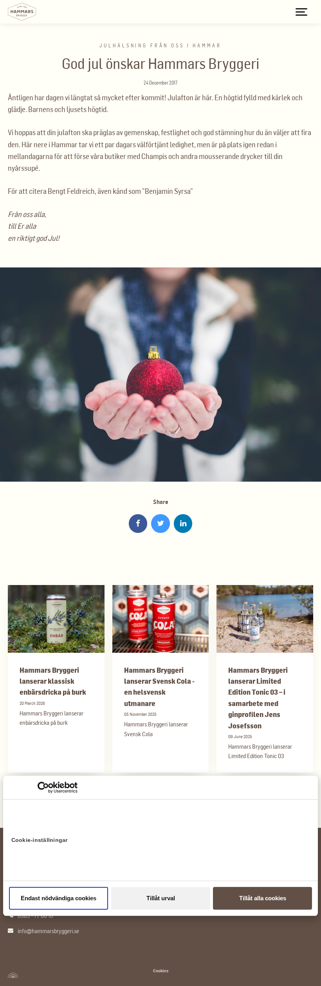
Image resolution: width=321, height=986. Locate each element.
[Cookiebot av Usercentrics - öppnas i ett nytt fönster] (43, 787)
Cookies (160, 970)
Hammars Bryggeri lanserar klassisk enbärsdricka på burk (53, 681)
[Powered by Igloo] (12, 975)
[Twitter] (160, 523)
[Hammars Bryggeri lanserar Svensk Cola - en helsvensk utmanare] (160, 619)
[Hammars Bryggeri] (22, 11)
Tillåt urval (160, 898)
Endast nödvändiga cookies (58, 898)
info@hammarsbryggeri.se (48, 930)
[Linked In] (183, 523)
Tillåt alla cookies (262, 898)
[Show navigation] (301, 11)
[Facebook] (138, 523)
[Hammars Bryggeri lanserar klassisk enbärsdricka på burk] (56, 619)
